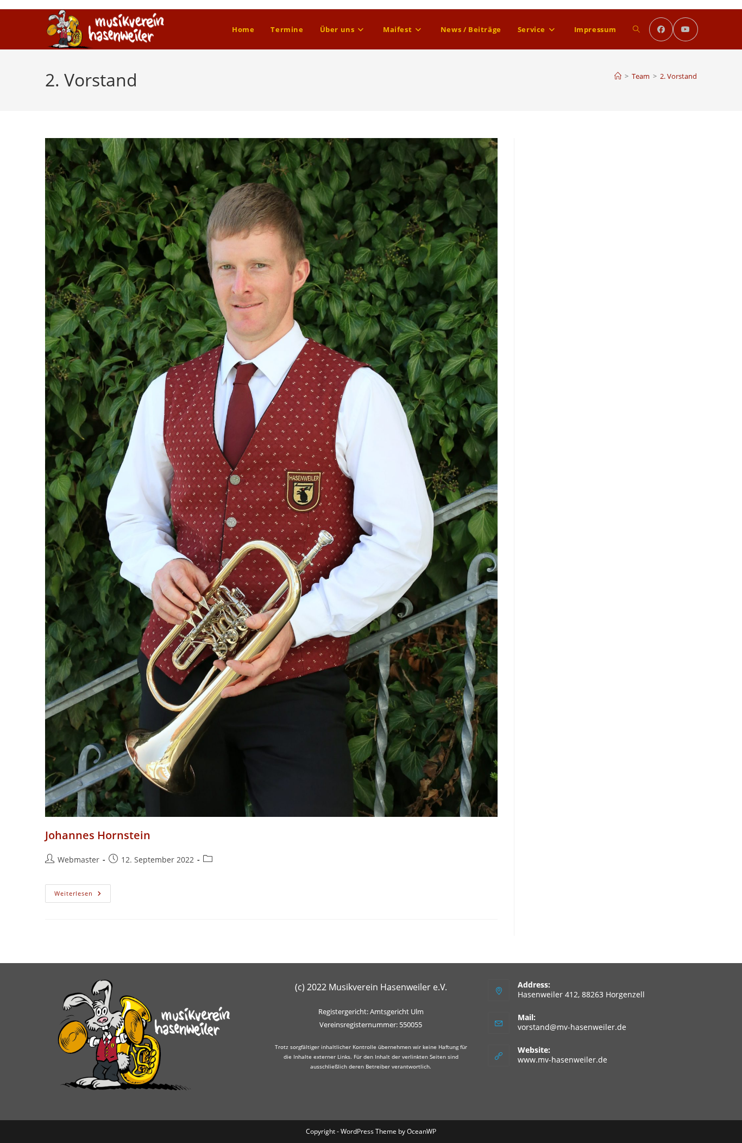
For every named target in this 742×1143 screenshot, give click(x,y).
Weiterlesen (82, 895)
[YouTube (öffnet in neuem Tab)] (685, 29)
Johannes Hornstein (97, 835)
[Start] (617, 76)
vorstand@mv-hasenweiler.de (572, 1027)
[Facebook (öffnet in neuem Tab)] (661, 29)
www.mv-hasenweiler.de (562, 1059)
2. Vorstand (678, 76)
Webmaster (78, 859)
